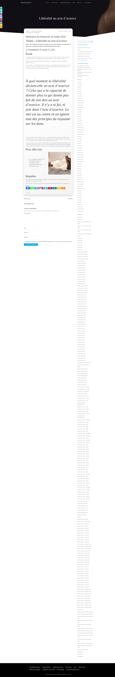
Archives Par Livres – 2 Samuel (83, 413)
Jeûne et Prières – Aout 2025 (83, 532)
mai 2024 (79, 143)
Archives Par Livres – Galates (83, 451)
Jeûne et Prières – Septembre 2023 (84, 605)
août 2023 (79, 163)
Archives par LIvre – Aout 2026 (83, 389)
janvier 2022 (79, 206)
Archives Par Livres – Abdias (83, 422)
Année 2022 (79, 240)
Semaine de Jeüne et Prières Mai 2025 (85, 643)
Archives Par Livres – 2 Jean (82, 406)
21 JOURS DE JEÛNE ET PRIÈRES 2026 (84, 233)
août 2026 (79, 82)
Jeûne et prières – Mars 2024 (83, 584)
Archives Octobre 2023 (81, 380)
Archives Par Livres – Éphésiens (83, 442)
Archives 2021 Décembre (82, 252)
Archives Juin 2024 (81, 331)
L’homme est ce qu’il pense (49, 669)
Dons (74, 2)
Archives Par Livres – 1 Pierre (83, 398)
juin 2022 (79, 195)
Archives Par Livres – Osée (82, 485)
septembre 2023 (80, 161)
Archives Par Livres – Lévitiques (83, 474)
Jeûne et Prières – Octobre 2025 (83, 600)
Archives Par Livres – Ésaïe (82, 444)
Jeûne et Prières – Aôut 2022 (83, 528)
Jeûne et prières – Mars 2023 (83, 582)
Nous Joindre (88, 2)
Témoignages (36, 32)
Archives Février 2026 (81, 303)
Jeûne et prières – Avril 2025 (83, 541)
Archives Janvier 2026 (81, 315)
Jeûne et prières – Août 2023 (83, 530)
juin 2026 (79, 87)
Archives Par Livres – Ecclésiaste (83, 440)
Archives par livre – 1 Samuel (83, 387)
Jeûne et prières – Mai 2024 (82, 578)
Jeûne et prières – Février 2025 (83, 555)
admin (61, 31)
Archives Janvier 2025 (81, 313)
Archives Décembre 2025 (82, 292)
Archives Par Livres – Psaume (83, 492)
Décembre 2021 (80, 209)
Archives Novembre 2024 (82, 373)
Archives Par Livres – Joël (82, 467)
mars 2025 (79, 120)
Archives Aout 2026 (81, 272)
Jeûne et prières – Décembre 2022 (84, 544)
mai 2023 (79, 170)
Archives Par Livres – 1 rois (82, 400)
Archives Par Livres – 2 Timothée (83, 419)
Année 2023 (79, 243)
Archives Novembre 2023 (82, 371)
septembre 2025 (80, 107)
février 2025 (79, 123)
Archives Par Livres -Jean (82, 501)
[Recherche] (92, 41)
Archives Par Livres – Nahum (83, 480)
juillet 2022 (79, 193)
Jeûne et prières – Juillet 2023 (83, 560)
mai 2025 (79, 116)
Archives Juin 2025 (81, 333)
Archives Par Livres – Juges (82, 471)
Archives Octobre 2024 (81, 382)
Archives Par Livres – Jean (82, 460)
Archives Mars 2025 (81, 358)
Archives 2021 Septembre (82, 256)
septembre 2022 (80, 188)
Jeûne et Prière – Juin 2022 (82, 526)
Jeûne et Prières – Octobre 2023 (83, 598)
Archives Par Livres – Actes (82, 424)
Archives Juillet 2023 (81, 319)
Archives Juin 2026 (81, 337)
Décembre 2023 (80, 154)
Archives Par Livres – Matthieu (83, 478)
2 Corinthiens (33, 31)
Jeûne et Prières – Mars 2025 (83, 587)
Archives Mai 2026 (81, 349)
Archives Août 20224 (81, 263)
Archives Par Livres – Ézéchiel (83, 449)
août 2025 (79, 109)
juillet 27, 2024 (68, 31)
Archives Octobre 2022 (81, 378)
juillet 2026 (79, 84)
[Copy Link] (59, 188)
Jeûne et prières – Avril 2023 (83, 537)
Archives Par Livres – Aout (82, 431)
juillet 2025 (79, 111)
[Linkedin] (54, 188)
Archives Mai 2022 (81, 340)
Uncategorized (80, 656)
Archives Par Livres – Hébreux (83, 458)
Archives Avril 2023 (81, 276)
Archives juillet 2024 (30, 32)
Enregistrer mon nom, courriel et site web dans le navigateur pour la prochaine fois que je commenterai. (48, 241)
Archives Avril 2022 (81, 274)
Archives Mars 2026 (81, 360)
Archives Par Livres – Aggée (82, 426)
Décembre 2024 (80, 127)
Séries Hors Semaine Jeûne (82, 649)
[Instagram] (41, 188)
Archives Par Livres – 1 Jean (82, 396)
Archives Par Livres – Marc (82, 476)
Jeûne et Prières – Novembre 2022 (84, 589)
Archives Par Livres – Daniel (82, 438)
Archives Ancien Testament (82, 258)
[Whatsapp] (32, 188)
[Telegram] (37, 188)
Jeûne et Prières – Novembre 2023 (84, 591)
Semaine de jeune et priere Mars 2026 (85, 633)
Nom (25, 228)
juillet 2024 (79, 138)
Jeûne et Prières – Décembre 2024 (84, 548)
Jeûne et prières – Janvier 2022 (83, 557)
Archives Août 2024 (81, 267)
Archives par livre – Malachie (83, 391)
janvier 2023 (79, 179)
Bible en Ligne (82, 667)
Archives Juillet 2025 (81, 324)
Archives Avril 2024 (81, 279)
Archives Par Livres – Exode (82, 447)
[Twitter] (46, 188)
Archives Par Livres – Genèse (83, 453)
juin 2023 (79, 168)
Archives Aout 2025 (81, 270)
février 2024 (79, 150)
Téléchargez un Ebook (65, 2)
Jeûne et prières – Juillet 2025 (83, 564)
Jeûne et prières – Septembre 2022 (84, 602)
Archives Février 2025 (81, 301)
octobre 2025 (80, 105)
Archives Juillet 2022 (81, 317)
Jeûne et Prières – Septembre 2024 (84, 607)
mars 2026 (79, 93)
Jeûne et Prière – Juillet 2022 (83, 523)
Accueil (47, 2)
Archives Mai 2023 (81, 342)
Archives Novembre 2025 (82, 375)
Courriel (26, 232)
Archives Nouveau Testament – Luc (84, 362)
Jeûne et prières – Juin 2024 (82, 569)
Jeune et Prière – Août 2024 (82, 519)
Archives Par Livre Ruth (82, 393)
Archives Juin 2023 (81, 328)
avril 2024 (79, 145)
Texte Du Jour (54, 2)
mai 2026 (79, 89)
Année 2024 (39, 31)
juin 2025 (79, 114)
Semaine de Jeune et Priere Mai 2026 (84, 630)
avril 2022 (79, 199)
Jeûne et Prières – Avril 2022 (83, 535)
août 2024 (79, 136)
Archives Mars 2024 (81, 355)
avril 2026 (79, 91)
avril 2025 (79, 118)
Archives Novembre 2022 (82, 368)
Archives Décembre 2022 (82, 285)
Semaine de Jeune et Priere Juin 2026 (84, 628)
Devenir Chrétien (46, 667)
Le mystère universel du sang (83, 56)
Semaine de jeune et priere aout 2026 (85, 611)
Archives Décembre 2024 (82, 290)
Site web (26, 237)
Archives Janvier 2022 (81, 306)
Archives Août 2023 (81, 265)
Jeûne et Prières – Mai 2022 (82, 573)
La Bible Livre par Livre (58, 667)
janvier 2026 (79, 98)
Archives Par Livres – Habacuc (83, 456)
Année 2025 (79, 247)
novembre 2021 (80, 211)
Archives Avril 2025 (81, 281)
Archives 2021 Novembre (82, 254)
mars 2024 (79, 148)
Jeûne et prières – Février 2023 (83, 550)
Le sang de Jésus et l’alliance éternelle (85, 51)
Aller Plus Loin (80, 238)
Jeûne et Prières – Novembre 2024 (84, 593)
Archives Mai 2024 (81, 344)
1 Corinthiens (80, 217)
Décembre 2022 (80, 181)
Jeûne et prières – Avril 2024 (83, 539)
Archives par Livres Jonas (82, 503)
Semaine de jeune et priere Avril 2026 (85, 614)
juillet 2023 (79, 166)
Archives (79, 2)
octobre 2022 (80, 186)
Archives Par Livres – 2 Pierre (83, 409)
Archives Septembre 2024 (82, 510)
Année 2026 (79, 249)
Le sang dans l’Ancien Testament (84, 53)
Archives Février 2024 (81, 299)
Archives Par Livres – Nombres (83, 483)
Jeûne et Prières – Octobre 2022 (83, 596)
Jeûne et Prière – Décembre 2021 (84, 521)
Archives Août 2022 (81, 261)
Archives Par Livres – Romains (83, 494)
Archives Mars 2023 (81, 353)
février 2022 (79, 204)
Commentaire (27, 213)
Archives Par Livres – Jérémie (83, 462)
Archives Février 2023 (81, 297)
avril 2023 (79, 172)
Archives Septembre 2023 (82, 508)
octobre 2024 (80, 132)
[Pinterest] (50, 188)
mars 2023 (79, 175)
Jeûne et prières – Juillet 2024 (83, 562)
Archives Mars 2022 (81, 351)
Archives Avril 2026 (81, 283)
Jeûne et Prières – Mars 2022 (83, 580)
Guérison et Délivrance (35, 669)
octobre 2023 (80, 159)
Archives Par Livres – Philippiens (83, 487)
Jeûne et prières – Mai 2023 (82, 575)
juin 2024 (79, 141)
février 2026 (79, 96)
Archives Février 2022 (81, 294)
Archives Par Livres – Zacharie (83, 499)
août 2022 (79, 190)
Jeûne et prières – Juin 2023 (82, 566)
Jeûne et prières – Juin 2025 (82, 571)
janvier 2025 (79, 125)
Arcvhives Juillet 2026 (81, 514)
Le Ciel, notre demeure (86, 67)
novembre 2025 (80, 102)
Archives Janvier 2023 (81, 308)
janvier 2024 (79, 152)
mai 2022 (79, 197)
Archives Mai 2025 (81, 346)
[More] (63, 188)
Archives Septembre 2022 (82, 505)
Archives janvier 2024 (81, 310)
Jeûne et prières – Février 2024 (83, 553)
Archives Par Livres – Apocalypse (83, 433)
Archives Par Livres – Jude (82, 469)
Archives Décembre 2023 (82, 288)
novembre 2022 (80, 184)
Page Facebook (60, 669)
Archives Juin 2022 (81, 326)
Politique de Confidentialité (72, 669)
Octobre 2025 (80, 609)
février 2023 (79, 177)
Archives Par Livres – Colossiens (83, 435)
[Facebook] (28, 188)
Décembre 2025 (80, 100)
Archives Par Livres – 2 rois (82, 411)
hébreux (79, 517)
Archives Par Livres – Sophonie (83, 496)
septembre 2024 (80, 134)
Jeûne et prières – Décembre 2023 (84, 546)
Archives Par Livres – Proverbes (83, 489)
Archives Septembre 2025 (82, 512)
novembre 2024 (80, 130)
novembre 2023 (80, 157)
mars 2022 (79, 202)
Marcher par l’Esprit (85, 65)
